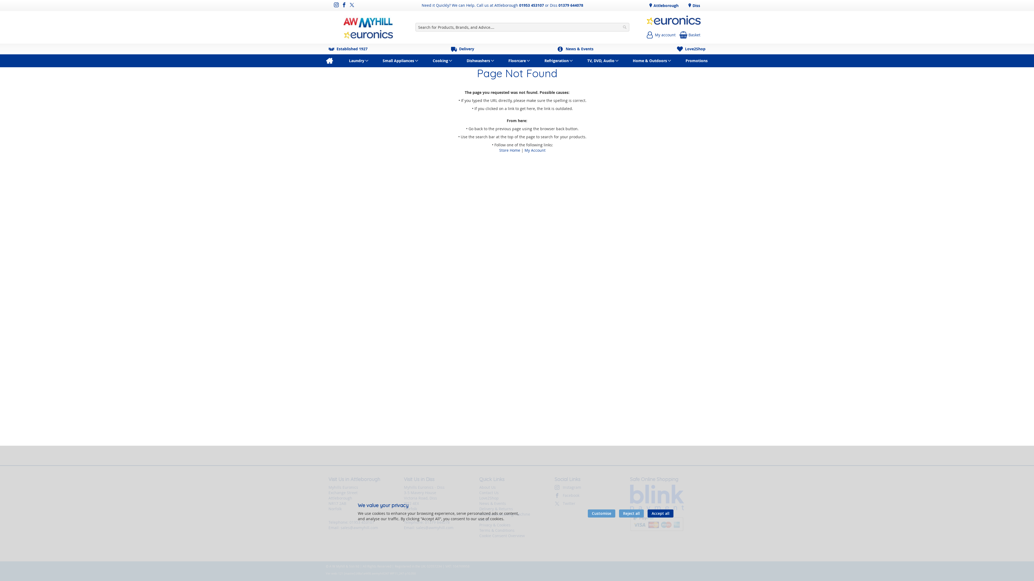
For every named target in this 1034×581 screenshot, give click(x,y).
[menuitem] (329, 60)
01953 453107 (531, 5)
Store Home (509, 150)
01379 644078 (570, 5)
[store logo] (368, 27)
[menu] (517, 60)
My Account (535, 150)
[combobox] (522, 27)
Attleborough (665, 5)
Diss (695, 5)
